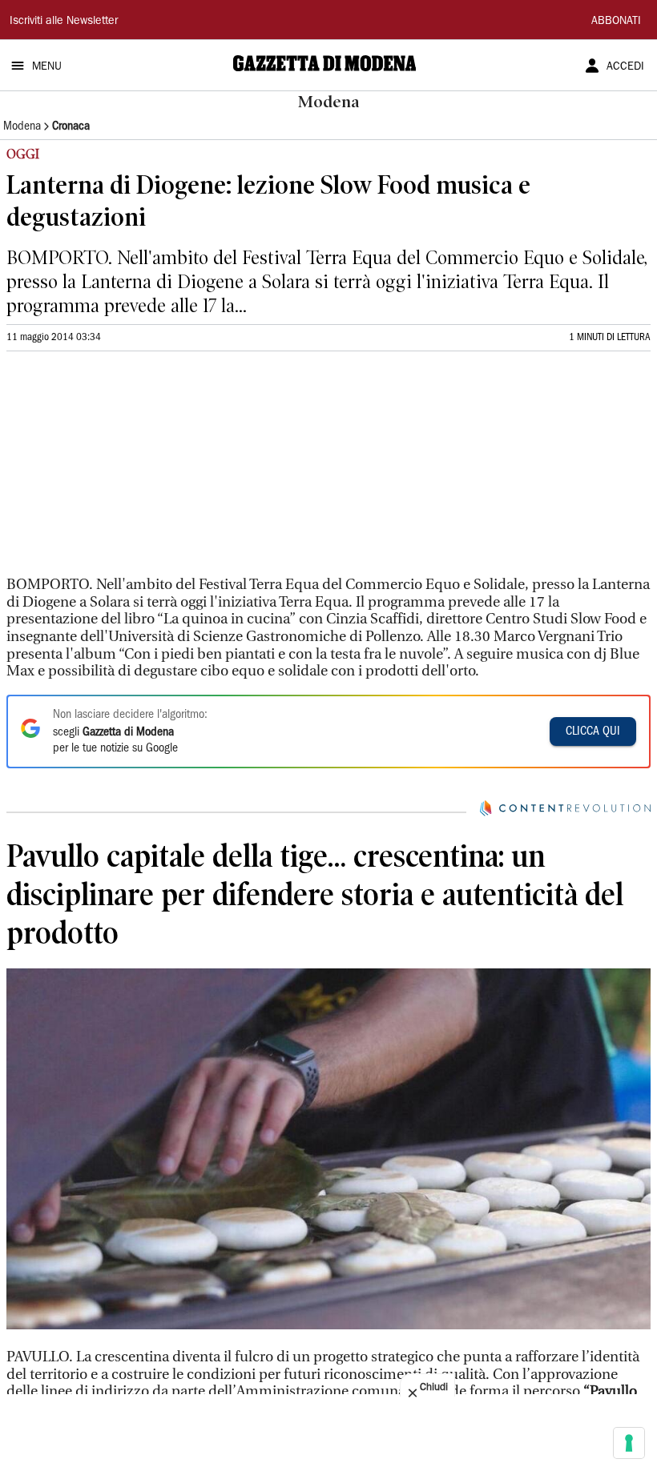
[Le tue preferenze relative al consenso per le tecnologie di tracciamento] (629, 1443)
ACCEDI (625, 67)
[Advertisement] (126, 471)
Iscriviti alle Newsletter (64, 21)
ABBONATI (616, 21)
